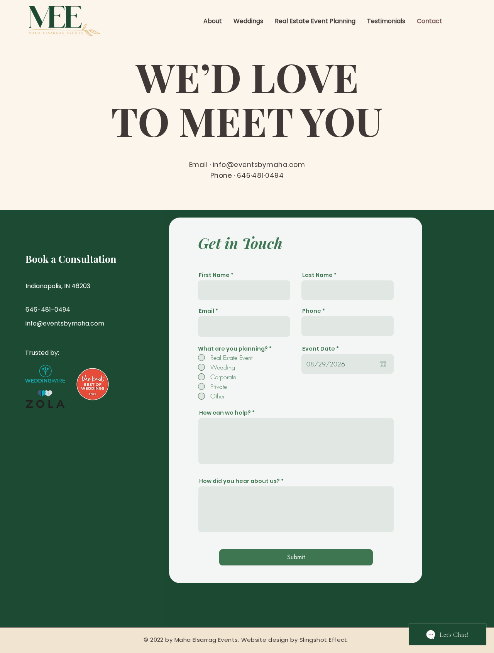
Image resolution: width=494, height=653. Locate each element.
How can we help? (225, 412)
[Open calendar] (383, 364)
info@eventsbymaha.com (259, 164)
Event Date (322, 348)
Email (206, 311)
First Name (214, 275)
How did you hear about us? (239, 481)
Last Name (317, 275)
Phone (311, 311)
